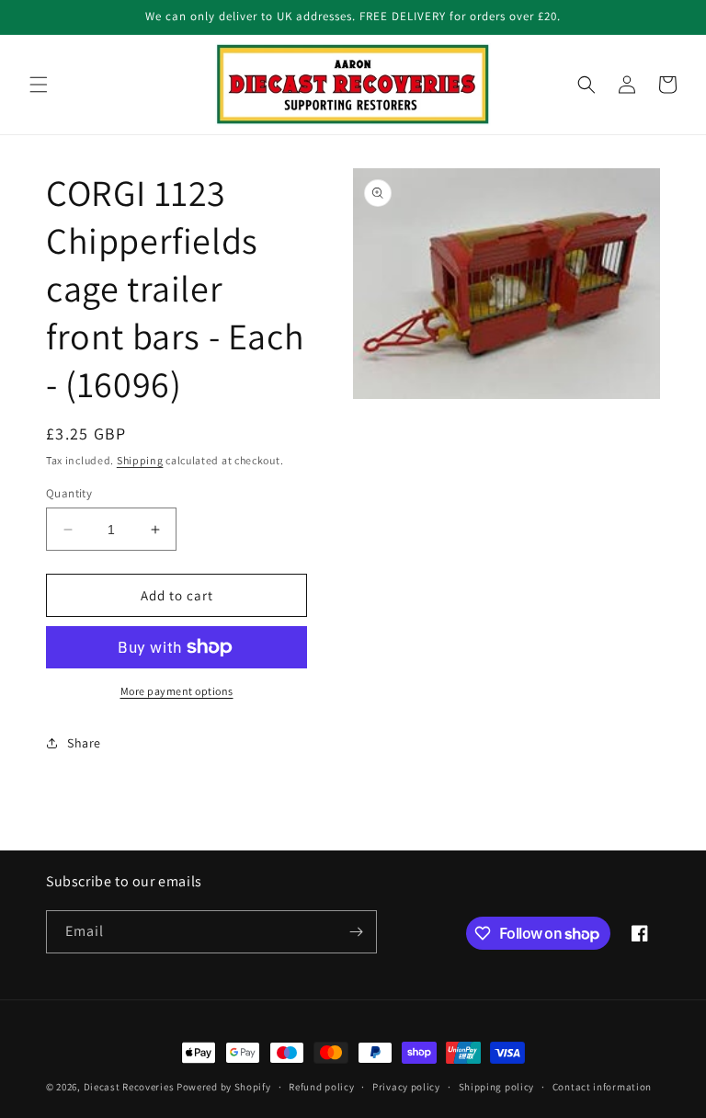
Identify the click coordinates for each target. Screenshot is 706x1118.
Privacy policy (406, 1086)
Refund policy (321, 1086)
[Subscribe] (356, 931)
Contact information (602, 1086)
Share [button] (84, 743)
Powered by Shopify (223, 1086)
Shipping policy (497, 1086)
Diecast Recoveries (129, 1086)
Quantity (69, 493)
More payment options (176, 691)
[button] (38, 84)
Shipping (140, 460)
